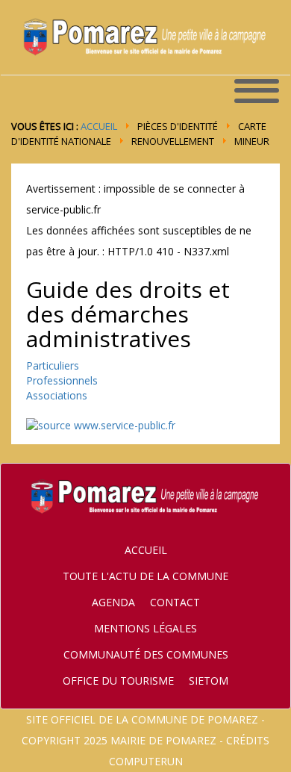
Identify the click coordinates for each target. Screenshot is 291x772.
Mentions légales (145, 628)
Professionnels (62, 380)
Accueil (99, 126)
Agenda (113, 602)
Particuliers (52, 365)
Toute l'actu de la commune (145, 576)
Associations (56, 395)
